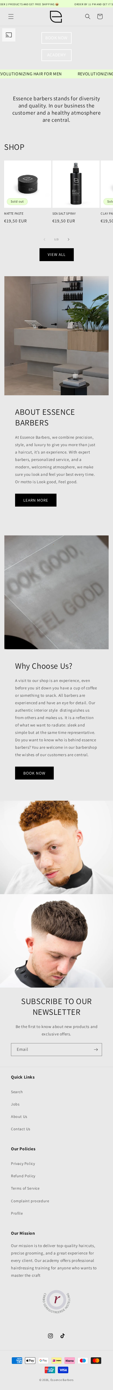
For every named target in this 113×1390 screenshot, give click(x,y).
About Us (19, 1116)
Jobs (15, 1104)
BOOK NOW (56, 38)
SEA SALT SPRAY (64, 213)
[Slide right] (69, 239)
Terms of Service (25, 1188)
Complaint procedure (30, 1200)
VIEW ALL (57, 254)
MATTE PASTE (14, 213)
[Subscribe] (96, 1049)
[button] (11, 16)
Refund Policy (23, 1175)
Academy (56, 55)
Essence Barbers (62, 1380)
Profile (17, 1213)
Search (17, 1091)
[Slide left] (44, 239)
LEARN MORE (35, 499)
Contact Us (20, 1128)
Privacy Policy (23, 1163)
